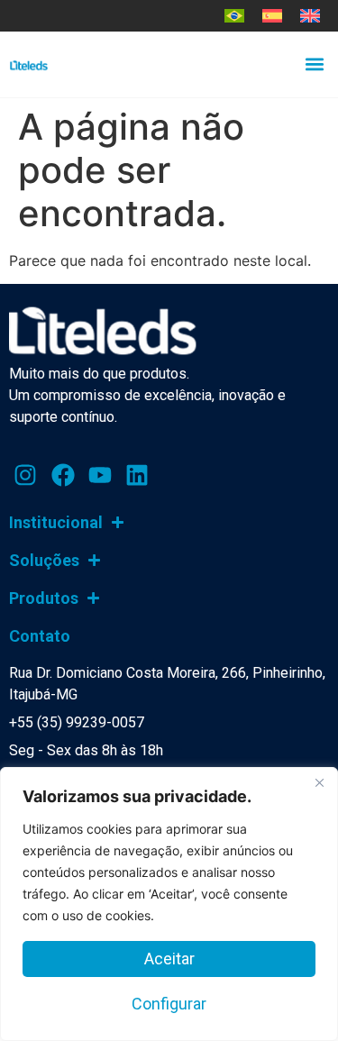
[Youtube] (100, 475)
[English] (310, 16)
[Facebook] (62, 475)
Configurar (169, 1003)
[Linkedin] (137, 475)
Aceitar (169, 958)
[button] (314, 64)
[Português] (234, 16)
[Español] (272, 16)
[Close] (319, 782)
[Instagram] (25, 475)
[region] (169, 904)
